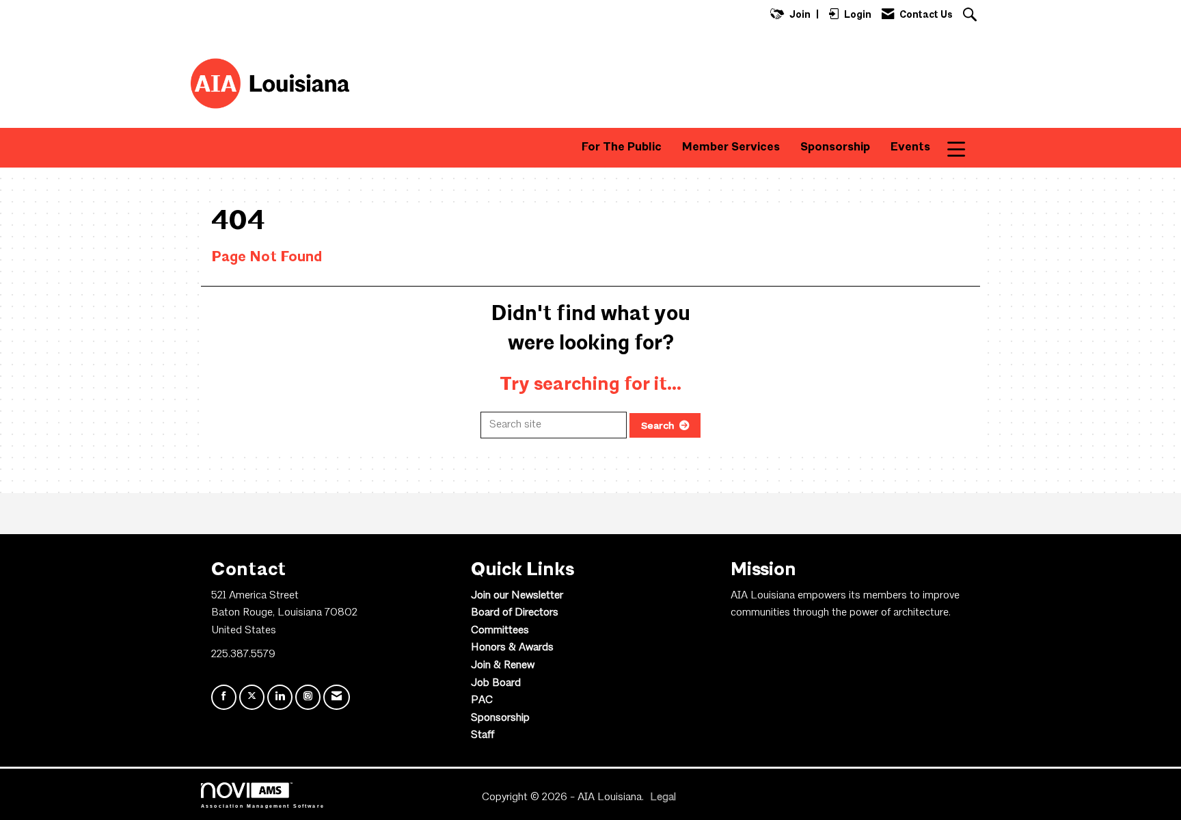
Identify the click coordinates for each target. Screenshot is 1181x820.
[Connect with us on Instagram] (308, 697)
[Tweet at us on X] (251, 697)
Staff (482, 735)
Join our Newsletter (517, 595)
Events (910, 147)
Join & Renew (502, 665)
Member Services (731, 147)
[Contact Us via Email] (336, 697)
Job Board (496, 683)
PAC (482, 700)
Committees (500, 630)
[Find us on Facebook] (223, 697)
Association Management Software (263, 805)
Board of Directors (514, 612)
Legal (663, 797)
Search (658, 425)
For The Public (622, 147)
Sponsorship (835, 147)
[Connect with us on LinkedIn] (280, 697)
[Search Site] (971, 16)
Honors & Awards (512, 647)
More (965, 147)
